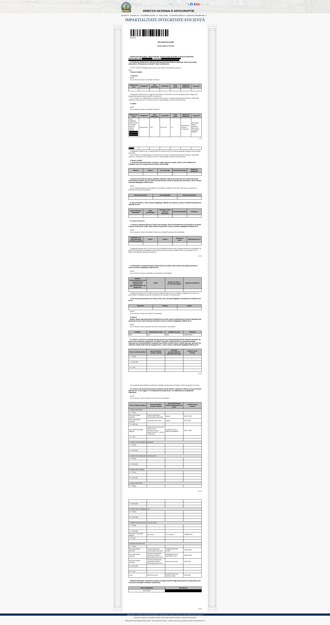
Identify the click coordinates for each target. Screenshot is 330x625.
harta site (178, 614)
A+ (207, 4)
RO (195, 4)
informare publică (177, 15)
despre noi (135, 15)
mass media (163, 15)
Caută (188, 4)
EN (198, 4)
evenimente (139, 614)
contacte (184, 614)
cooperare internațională (195, 15)
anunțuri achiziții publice (151, 614)
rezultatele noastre (148, 15)
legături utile (131, 614)
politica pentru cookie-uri (195, 614)
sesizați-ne (125, 15)
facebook (191, 4)
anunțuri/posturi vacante (167, 614)
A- (202, 4)
